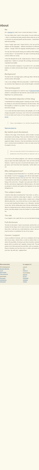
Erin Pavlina (2, 278)
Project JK (25, 270)
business (21, 176)
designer (10, 32)
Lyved (1, 270)
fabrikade (25, 274)
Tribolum (25, 281)
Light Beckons (3, 280)
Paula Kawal (3, 281)
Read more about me (10, 128)
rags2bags (25, 280)
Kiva (24, 268)
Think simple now (4, 274)
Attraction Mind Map (4, 268)
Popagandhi (25, 278)
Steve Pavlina (3, 272)
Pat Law (25, 276)
